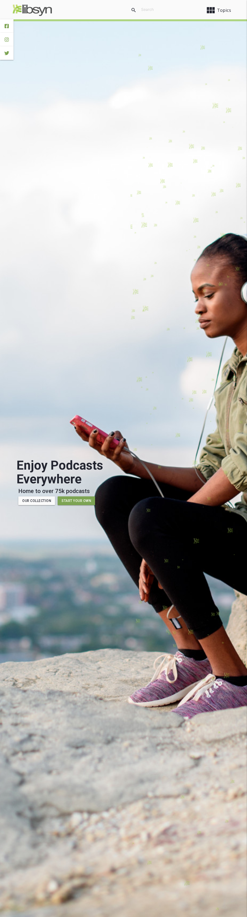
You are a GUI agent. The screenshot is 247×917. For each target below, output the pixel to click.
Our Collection (36, 501)
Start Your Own (76, 501)
